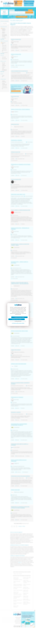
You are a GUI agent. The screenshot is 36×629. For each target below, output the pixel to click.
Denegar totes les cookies (16, 319)
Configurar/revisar (18, 321)
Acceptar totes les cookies (19, 317)
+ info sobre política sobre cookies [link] (18, 323)
